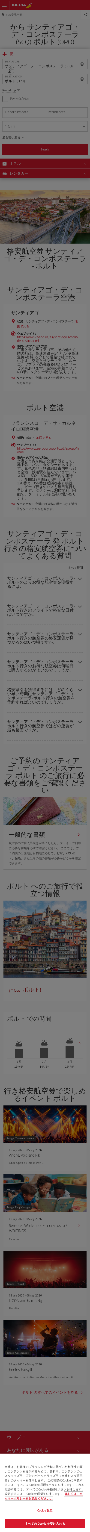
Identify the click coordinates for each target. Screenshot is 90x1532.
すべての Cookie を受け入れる (45, 1523)
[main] (45, 1493)
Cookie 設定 (45, 1510)
